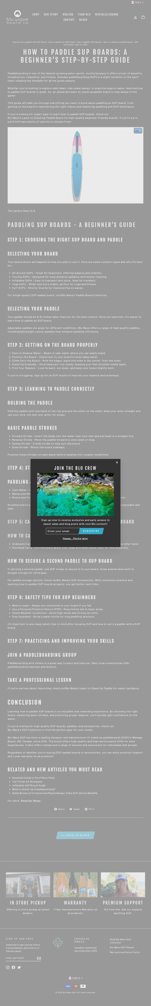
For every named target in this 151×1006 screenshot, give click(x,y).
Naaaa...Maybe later (75, 538)
